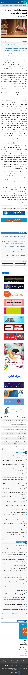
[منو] (21, 2)
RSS (22, 661)
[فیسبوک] (18, 666)
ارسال (5, 273)
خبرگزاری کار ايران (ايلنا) (17, 668)
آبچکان (25, 654)
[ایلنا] (25, 2)
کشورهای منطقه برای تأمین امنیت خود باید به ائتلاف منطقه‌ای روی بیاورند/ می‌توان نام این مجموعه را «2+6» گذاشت (12, 5)
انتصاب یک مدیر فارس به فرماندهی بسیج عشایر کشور (14, 604)
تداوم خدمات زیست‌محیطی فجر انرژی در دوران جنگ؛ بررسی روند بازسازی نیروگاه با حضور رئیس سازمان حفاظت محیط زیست (13, 479)
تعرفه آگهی (5, 660)
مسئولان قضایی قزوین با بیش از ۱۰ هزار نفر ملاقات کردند (13, 246)
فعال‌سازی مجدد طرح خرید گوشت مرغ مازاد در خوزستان (14, 575)
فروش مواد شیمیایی (22, 649)
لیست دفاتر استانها (8, 661)
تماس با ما (23, 660)
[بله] (7, 666)
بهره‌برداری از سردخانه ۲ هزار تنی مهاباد (18, 509)
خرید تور (25, 648)
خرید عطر (25, 652)
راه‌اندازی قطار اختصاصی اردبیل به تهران (17, 512)
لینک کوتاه (25, 205)
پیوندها (16, 661)
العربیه (3, 2)
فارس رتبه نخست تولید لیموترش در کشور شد (16, 606)
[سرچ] (18, 2)
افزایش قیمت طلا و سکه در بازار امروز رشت (17, 545)
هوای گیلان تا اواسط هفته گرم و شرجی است (16, 568)
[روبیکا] (5, 666)
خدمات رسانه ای (14, 662)
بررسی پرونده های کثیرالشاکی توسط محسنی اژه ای (15, 255)
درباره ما (16, 660)
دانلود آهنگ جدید (23, 643)
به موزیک (25, 645)
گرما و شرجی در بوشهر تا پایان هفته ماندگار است (16, 532)
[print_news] (2, 41)
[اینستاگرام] (14, 666)
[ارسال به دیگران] (6, 41)
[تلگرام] (12, 666)
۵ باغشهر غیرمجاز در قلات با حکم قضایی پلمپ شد (16, 601)
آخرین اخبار (20, 452)
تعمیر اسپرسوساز (23, 655)
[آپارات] (9, 666)
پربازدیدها (21, 542)
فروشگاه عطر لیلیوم (23, 651)
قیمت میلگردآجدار (23, 644)
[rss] (23, 666)
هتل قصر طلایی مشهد (22, 647)
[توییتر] (16, 666)
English (6, 2)
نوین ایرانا (25, 640)
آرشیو (2, 539)
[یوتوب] (21, 666)
